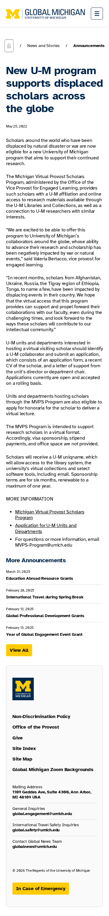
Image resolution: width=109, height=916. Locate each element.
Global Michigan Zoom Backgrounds (53, 770)
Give (17, 738)
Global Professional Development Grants (45, 615)
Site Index (24, 748)
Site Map (22, 759)
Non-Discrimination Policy (41, 717)
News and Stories (43, 45)
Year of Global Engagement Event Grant (44, 634)
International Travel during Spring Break (45, 597)
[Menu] (97, 14)
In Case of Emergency (40, 889)
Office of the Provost (35, 727)
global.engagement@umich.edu (42, 813)
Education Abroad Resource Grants (39, 578)
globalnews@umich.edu (34, 846)
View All (19, 650)
